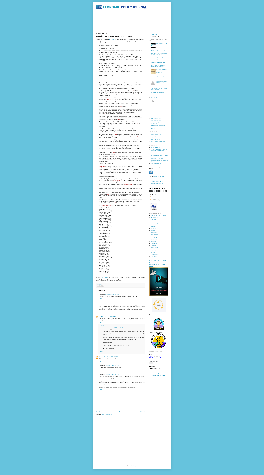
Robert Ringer (154, 239)
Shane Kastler (154, 224)
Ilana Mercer (153, 230)
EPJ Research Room (155, 185)
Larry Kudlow (154, 226)
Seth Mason (153, 228)
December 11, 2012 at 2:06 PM (112, 294)
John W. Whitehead (155, 254)
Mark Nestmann (154, 236)
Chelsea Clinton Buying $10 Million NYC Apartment (161, 82)
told (133, 91)
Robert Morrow (154, 232)
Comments (153, 199)
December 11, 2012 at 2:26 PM (114, 303)
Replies (102, 325)
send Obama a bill (118, 180)
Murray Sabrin (154, 243)
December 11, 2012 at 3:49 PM (111, 356)
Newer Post (98, 411)
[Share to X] (100, 286)
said (131, 98)
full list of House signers (106, 205)
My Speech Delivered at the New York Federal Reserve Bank (161, 71)
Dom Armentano (154, 217)
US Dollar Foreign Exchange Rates (158, 139)
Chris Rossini (153, 241)
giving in (109, 99)
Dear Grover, (102, 166)
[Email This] (98, 286)
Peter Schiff (153, 245)
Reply (100, 298)
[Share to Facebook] (102, 286)
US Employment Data (155, 136)
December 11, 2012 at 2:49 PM (109, 316)
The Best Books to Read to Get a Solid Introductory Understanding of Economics (159, 150)
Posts (152, 197)
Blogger (134, 465)
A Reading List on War (156, 153)
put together (112, 39)
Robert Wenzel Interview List (157, 183)
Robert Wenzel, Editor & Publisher (158, 215)
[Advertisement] (132, 21)
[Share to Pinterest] (103, 286)
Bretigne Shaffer (154, 247)
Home (120, 411)
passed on (108, 132)
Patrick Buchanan (154, 221)
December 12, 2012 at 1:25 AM (116, 327)
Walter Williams (154, 256)
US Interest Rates (154, 137)
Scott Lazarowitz (103, 303)
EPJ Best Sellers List (155, 147)
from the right (135, 136)
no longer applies (128, 184)
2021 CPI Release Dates (156, 118)
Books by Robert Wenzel (156, 163)
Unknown (101, 356)
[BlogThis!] (99, 286)
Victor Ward (153, 252)
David (100, 316)
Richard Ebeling (154, 223)
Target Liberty (154, 97)
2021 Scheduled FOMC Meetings (158, 125)
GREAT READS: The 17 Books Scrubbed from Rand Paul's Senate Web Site (159, 160)
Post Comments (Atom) (107, 414)
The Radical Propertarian (156, 237)
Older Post (142, 411)
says (114, 152)
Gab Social (162, 176)
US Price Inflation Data (156, 134)
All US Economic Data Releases (158, 141)
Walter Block (153, 219)
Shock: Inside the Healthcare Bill (158, 62)
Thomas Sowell (154, 249)
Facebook (155, 176)
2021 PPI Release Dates (156, 120)
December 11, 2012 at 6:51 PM (112, 374)
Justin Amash (105, 277)
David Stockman (154, 250)
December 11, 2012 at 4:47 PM (112, 365)
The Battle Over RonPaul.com (157, 92)
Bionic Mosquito (154, 234)
